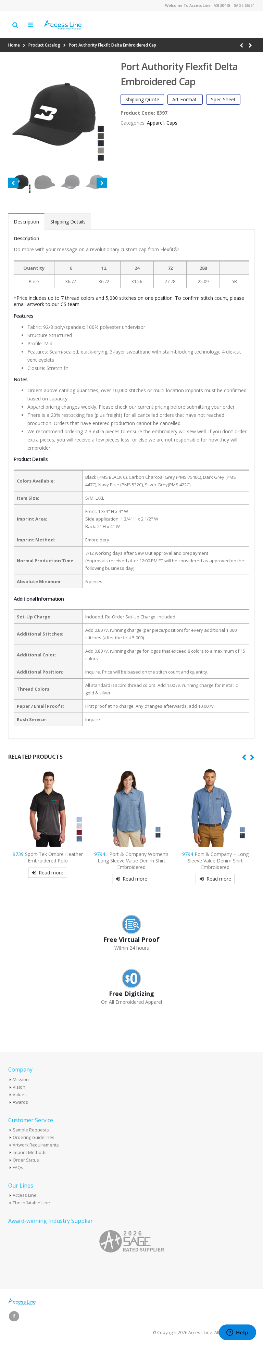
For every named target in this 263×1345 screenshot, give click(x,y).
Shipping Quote (142, 99)
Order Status (26, 1160)
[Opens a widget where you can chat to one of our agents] (237, 1333)
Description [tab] (26, 221)
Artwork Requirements (36, 1145)
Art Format (185, 99)
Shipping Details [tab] (68, 221)
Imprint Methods (30, 1152)
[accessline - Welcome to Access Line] (63, 25)
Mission (21, 1080)
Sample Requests (31, 1130)
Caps (171, 122)
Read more (51, 872)
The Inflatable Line (31, 1203)
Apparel (155, 122)
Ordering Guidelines (33, 1137)
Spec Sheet (223, 99)
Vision (19, 1087)
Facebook (14, 1316)
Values (20, 1095)
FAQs (18, 1167)
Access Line (25, 1195)
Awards (20, 1102)
